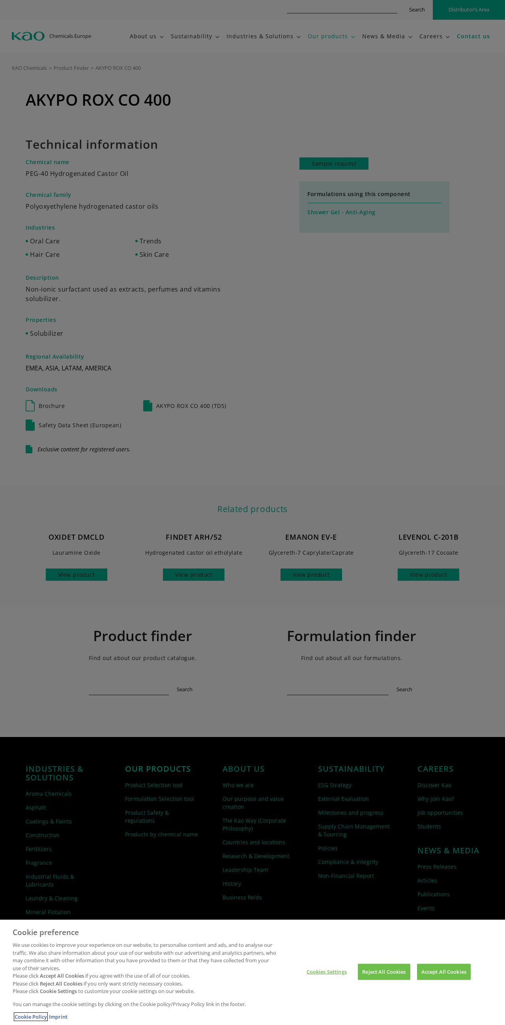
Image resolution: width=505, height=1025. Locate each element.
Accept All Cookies (443, 971)
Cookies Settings (327, 971)
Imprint (58, 1016)
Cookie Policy (31, 1016)
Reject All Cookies (384, 971)
